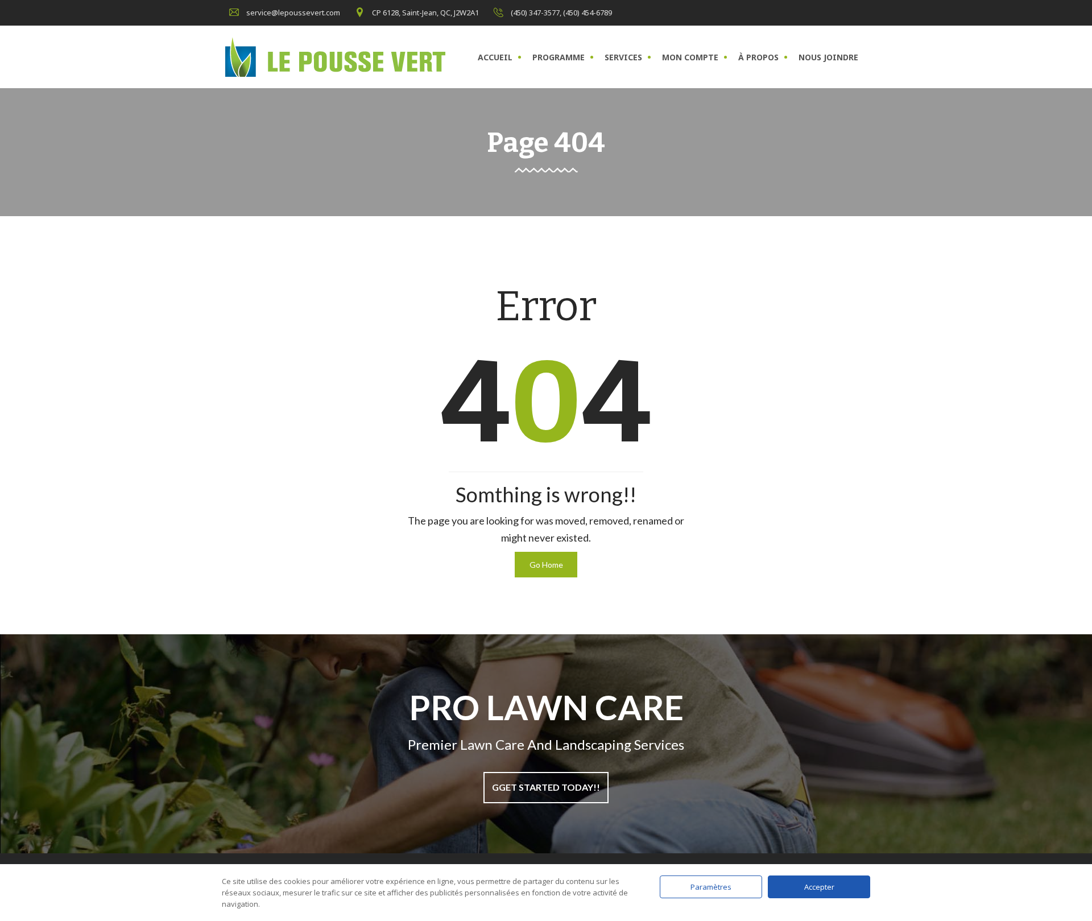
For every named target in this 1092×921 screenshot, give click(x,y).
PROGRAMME (558, 57)
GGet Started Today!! (546, 787)
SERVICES (623, 57)
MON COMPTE (690, 57)
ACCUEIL (495, 57)
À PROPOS (758, 57)
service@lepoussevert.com (293, 12)
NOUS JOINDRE (828, 57)
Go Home (546, 564)
